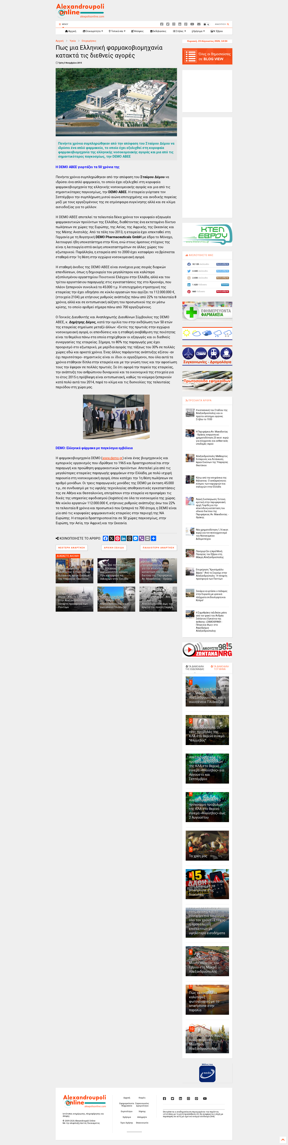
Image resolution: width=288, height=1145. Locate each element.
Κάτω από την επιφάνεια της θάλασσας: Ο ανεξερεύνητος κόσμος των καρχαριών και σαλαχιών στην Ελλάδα (115, 571)
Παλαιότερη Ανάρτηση (158, 548)
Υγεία (73, 41)
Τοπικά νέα (117, 31)
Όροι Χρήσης (126, 1123)
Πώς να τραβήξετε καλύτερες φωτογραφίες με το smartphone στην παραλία (204, 1001)
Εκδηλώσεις (159, 31)
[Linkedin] (179, 24)
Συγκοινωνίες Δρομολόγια (142, 1104)
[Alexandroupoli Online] (80, 16)
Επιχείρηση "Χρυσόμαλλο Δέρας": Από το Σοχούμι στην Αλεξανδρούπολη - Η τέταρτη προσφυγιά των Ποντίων (73, 600)
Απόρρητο (142, 1117)
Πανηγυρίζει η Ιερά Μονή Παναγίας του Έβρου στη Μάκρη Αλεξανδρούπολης (210, 554)
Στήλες (179, 31)
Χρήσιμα (197, 31)
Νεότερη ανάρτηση (71, 548)
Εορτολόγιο (126, 1111)
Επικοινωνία (142, 1123)
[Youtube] (192, 24)
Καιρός (142, 1098)
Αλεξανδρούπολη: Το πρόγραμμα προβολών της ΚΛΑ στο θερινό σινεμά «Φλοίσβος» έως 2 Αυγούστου (207, 808)
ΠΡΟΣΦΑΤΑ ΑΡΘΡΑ (200, 400)
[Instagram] (173, 24)
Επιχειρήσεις (89, 41)
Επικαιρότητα (92, 31)
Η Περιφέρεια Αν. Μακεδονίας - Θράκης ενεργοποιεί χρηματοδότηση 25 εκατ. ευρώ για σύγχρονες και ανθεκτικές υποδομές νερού (212, 437)
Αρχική (72, 31)
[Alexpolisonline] (198, 24)
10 (192, 1029)
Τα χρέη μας (198, 856)
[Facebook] (161, 24)
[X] (167, 24)
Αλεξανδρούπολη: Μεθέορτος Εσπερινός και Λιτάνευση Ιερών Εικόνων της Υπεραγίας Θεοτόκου (74, 573)
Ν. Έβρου (218, 31)
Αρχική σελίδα (114, 548)
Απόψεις (139, 31)
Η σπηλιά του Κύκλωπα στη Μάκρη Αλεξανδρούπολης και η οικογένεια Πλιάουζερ (114, 602)
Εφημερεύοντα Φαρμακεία (126, 1104)
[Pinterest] (185, 24)
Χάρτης (142, 1111)
